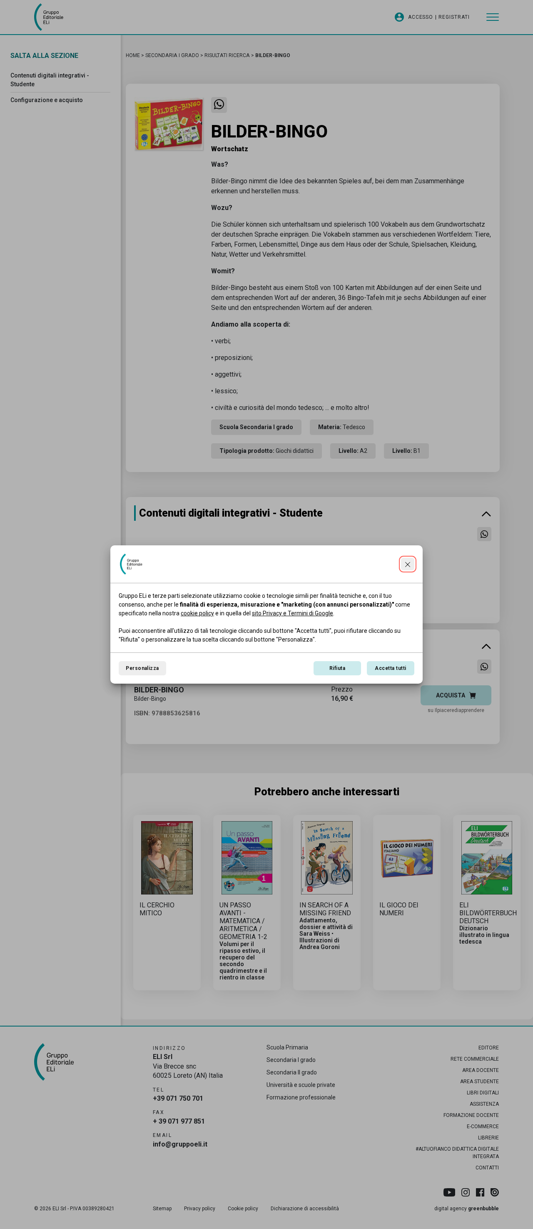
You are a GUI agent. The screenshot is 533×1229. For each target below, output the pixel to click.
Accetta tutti (390, 668)
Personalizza (142, 668)
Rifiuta (337, 668)
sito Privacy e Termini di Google (292, 613)
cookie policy (197, 613)
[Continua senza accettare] (407, 564)
